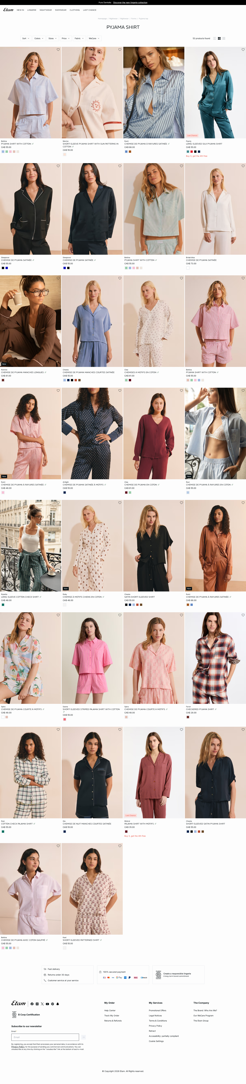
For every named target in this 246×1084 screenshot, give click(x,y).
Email (14, 1031)
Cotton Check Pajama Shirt (17, 823)
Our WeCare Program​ (203, 1015)
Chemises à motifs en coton (140, 372)
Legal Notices (155, 1015)
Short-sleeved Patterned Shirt (81, 940)
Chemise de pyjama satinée (16, 260)
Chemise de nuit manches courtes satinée (87, 823)
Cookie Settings (156, 1041)
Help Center (109, 1010)
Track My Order (111, 1015)
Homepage (102, 18)
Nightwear (113, 18)
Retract (152, 1031)
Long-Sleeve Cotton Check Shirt (20, 597)
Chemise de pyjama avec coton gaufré (23, 940)
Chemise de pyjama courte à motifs (21, 709)
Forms (133, 18)
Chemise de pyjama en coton (140, 484)
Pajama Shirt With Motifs (139, 823)
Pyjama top (143, 18)
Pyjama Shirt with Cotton (16, 144)
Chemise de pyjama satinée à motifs (83, 484)
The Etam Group (201, 1020)
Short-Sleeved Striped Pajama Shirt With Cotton (91, 709)
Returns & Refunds (113, 1020)
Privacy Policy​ (155, 1026)
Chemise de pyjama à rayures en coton (208, 484)
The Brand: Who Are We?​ (205, 1010)
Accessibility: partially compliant (164, 1036)
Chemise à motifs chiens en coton (82, 597)
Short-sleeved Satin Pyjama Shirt (205, 823)
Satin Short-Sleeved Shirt (139, 597)
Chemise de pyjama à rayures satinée (146, 144)
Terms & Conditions (158, 1020)
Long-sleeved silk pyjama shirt (204, 144)
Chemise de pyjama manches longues (22, 372)
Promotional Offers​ (157, 1010)
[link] (20, 10)
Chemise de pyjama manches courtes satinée (88, 372)
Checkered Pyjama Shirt (200, 709)
